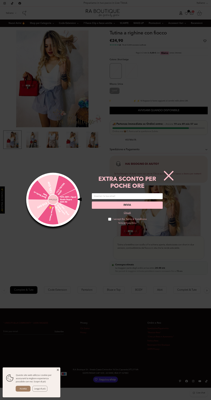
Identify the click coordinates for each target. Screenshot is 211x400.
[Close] (58, 370)
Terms (120, 223)
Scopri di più (40, 381)
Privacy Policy (130, 223)
